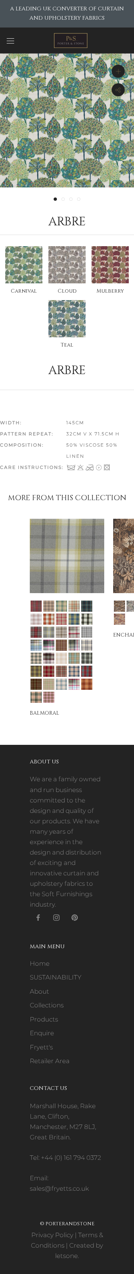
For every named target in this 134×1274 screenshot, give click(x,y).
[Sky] (61, 684)
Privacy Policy (52, 1235)
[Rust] (36, 684)
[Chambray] (74, 619)
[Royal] (74, 671)
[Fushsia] (48, 645)
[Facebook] (38, 917)
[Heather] (61, 645)
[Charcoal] (86, 619)
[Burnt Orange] (48, 619)
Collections (47, 1005)
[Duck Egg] (36, 645)
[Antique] (119, 606)
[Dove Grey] (86, 632)
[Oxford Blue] (86, 658)
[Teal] (36, 697)
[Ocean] (74, 658)
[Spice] (86, 684)
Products (44, 1019)
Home (40, 963)
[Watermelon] (48, 697)
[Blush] (36, 619)
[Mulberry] (48, 658)
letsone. (67, 1255)
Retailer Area (50, 1061)
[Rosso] (61, 671)
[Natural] (61, 658)
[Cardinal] (61, 619)
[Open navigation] (10, 40)
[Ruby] (86, 671)
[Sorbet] (74, 684)
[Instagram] (56, 917)
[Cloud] (61, 632)
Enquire (42, 1033)
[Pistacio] (36, 671)
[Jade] (36, 658)
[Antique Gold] (48, 606)
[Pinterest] (74, 917)
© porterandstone (67, 1223)
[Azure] (86, 606)
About (39, 991)
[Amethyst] (36, 606)
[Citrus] (48, 632)
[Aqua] (61, 606)
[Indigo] (86, 645)
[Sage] (48, 684)
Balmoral (44, 713)
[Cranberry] (74, 632)
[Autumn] (74, 606)
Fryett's (41, 1047)
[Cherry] (36, 632)
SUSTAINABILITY (56, 977)
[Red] (48, 671)
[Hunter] (74, 645)
